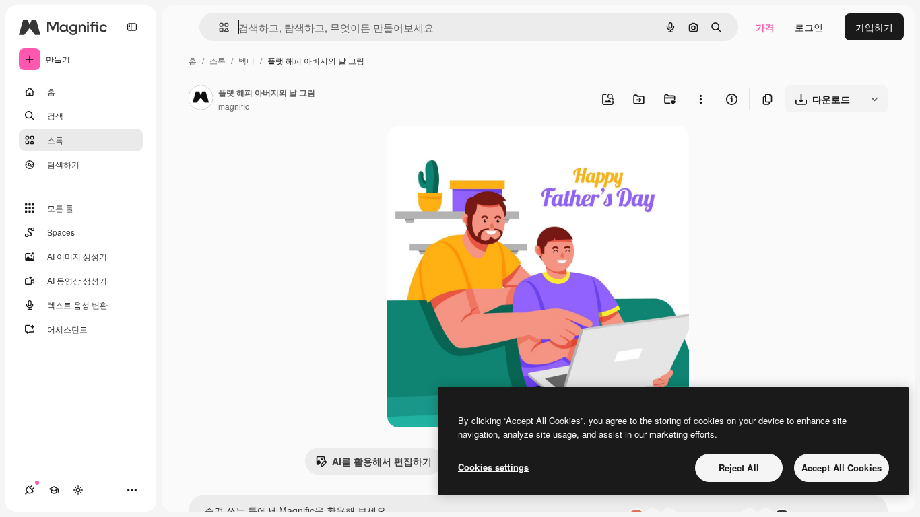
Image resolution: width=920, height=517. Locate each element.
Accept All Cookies (841, 467)
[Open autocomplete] (218, 27)
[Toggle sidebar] (132, 27)
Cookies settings (493, 466)
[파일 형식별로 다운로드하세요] (874, 98)
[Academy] (54, 490)
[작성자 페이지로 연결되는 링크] (201, 98)
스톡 (217, 60)
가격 (765, 27)
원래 (465, 152)
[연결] (29, 490)
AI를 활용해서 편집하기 (382, 461)
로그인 (809, 27)
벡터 (246, 60)
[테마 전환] (78, 490)
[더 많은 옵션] (700, 98)
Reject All (739, 467)
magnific (233, 106)
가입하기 (874, 27)
